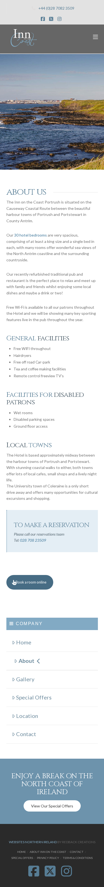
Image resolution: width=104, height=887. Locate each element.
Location (27, 715)
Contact (26, 734)
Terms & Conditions (78, 857)
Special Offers (34, 697)
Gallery (25, 679)
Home (23, 642)
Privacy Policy (48, 857)
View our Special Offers (52, 806)
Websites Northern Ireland (33, 842)
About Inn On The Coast (48, 851)
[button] (95, 37)
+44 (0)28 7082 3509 (56, 8)
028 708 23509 (33, 540)
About (26, 660)
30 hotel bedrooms (30, 235)
